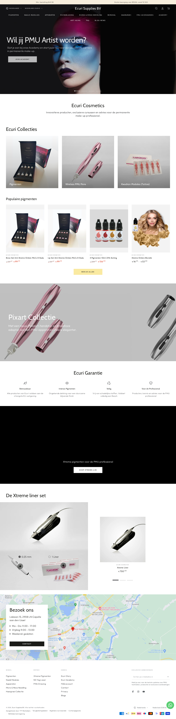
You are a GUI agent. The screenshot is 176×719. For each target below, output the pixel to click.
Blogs (63, 695)
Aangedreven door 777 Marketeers (18, 711)
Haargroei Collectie (14, 691)
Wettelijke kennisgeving (16, 714)
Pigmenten (11, 676)
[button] (156, 8)
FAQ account (67, 684)
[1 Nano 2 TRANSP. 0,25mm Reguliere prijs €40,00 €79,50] (20, 566)
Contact (27, 644)
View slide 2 (84, 89)
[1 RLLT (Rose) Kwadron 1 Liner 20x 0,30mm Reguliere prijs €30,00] (63, 565)
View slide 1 (77, 89)
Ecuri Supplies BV (18, 707)
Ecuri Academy (68, 680)
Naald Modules (12, 680)
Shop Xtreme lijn (88, 470)
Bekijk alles (88, 272)
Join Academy (20, 59)
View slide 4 (99, 89)
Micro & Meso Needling (16, 687)
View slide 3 (92, 89)
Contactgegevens (75, 711)
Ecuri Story (66, 676)
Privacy (64, 691)
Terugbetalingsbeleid (40, 711)
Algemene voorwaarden (58, 711)
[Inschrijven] (168, 676)
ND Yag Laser (40, 680)
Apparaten (11, 684)
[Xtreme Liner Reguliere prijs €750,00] (43, 531)
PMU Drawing (40, 684)
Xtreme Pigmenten (42, 676)
